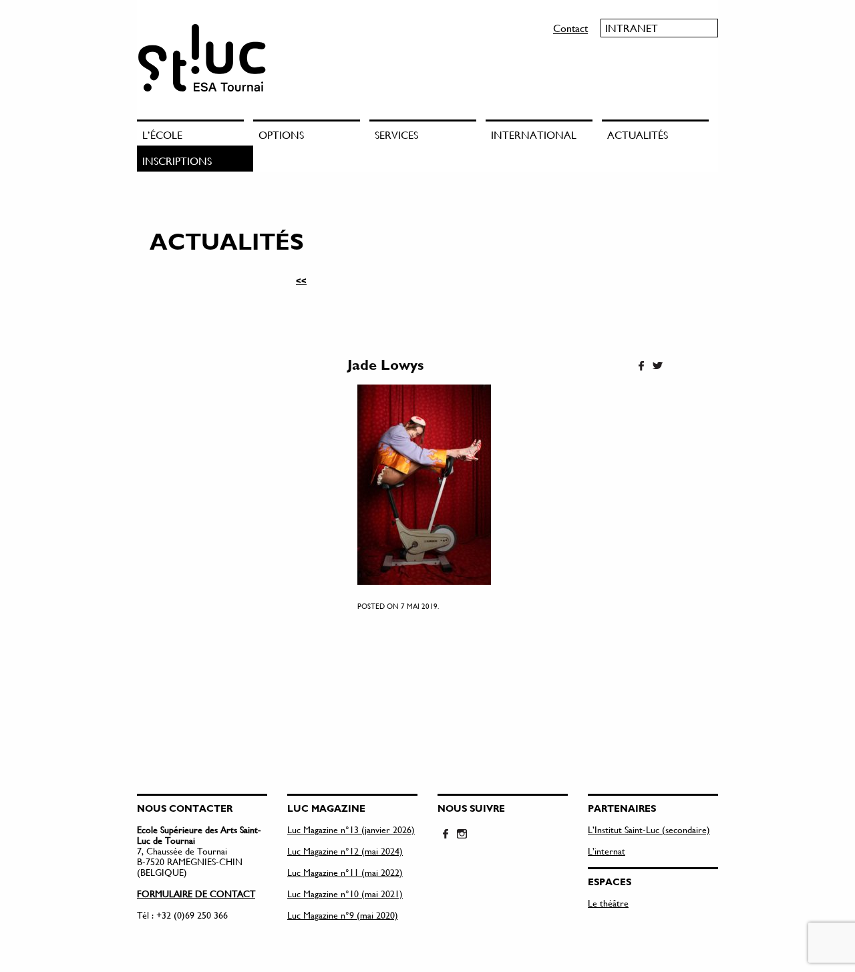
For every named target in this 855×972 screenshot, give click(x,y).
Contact (570, 27)
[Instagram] (462, 834)
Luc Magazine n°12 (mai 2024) (345, 851)
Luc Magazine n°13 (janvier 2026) (351, 829)
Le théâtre (608, 903)
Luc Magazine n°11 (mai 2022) (345, 872)
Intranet (631, 27)
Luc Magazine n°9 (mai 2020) (342, 915)
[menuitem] (195, 132)
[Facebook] (641, 366)
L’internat (606, 851)
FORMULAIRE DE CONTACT (196, 894)
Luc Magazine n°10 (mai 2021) (345, 894)
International (533, 134)
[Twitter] (657, 366)
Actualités (637, 134)
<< (301, 280)
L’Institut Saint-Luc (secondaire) (649, 829)
